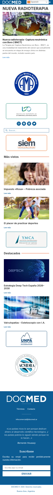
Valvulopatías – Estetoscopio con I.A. (24, 322)
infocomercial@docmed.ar (26, 419)
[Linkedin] (29, 124)
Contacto (31, 409)
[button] (49, 2)
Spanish (34, 2)
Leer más (6, 57)
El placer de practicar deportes (21, 223)
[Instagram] (19, 124)
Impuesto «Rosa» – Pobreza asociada (25, 189)
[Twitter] (34, 124)
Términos (21, 409)
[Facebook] (24, 124)
